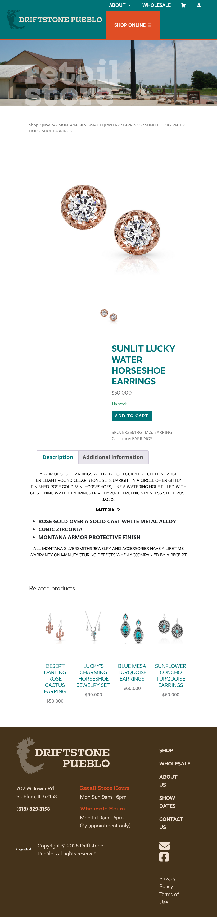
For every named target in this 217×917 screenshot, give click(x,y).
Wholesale (156, 5)
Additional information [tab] (113, 457)
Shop (33, 124)
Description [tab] (58, 457)
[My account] (199, 5)
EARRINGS (132, 124)
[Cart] (184, 5)
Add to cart (131, 415)
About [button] (117, 5)
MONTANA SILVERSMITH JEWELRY (89, 124)
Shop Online (130, 25)
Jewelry (48, 124)
